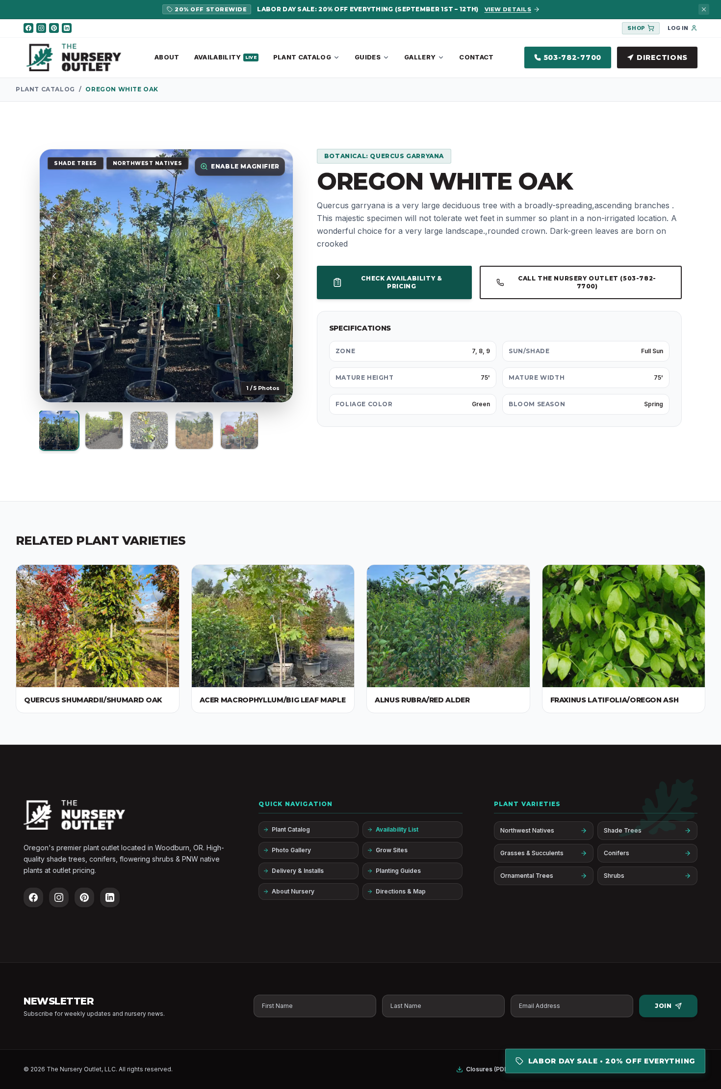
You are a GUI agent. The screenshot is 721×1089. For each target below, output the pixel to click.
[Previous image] (54, 276)
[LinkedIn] (67, 28)
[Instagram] (41, 28)
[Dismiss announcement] (703, 9)
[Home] (74, 57)
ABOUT (167, 57)
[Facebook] (28, 28)
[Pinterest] (54, 28)
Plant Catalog (45, 89)
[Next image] (278, 276)
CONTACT (476, 57)
